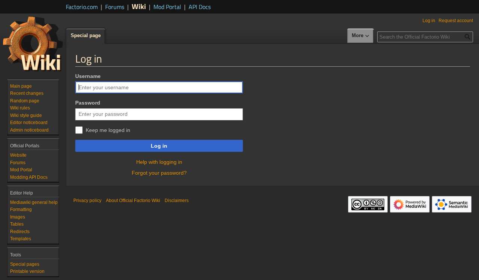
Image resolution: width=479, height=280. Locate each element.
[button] (360, 35)
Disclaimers (177, 200)
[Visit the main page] (33, 43)
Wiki (139, 6)
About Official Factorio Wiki (133, 200)
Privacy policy (87, 200)
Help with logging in (159, 162)
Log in (159, 146)
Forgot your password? (159, 173)
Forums (114, 6)
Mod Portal (167, 6)
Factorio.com (82, 6)
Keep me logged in (108, 130)
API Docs (200, 6)
